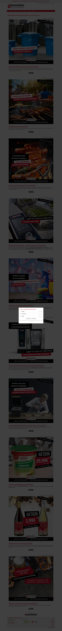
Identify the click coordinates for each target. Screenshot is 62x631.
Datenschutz (32, 321)
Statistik (23, 316)
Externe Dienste (24, 313)
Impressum (29, 321)
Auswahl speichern (28, 318)
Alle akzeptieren (34, 318)
